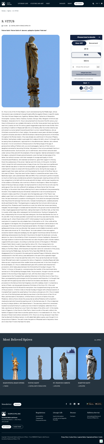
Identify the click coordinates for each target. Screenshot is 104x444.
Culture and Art (36, 3)
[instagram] (70, 404)
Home (3, 11)
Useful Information (58, 416)
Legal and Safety (81, 437)
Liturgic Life (23, 3)
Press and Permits (41, 420)
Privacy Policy (64, 437)
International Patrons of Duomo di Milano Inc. (94, 417)
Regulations (40, 413)
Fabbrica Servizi (93, 413)
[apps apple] (98, 403)
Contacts (72, 416)
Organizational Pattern (92, 437)
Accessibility (39, 416)
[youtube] (78, 404)
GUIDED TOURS (17, 426)
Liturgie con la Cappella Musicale (59, 419)
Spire (9, 11)
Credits (100, 437)
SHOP (70, 3)
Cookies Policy (73, 437)
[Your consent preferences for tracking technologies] (101, 441)
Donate (62, 3)
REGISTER (17, 404)
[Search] (93, 3)
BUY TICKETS (79, 3)
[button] (97, 3)
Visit (48, 3)
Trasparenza (39, 418)
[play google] (90, 403)
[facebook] (66, 404)
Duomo (73, 413)
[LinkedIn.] (74, 404)
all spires (97, 340)
